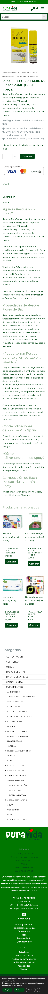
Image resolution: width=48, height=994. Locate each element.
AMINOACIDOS (13, 692)
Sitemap (24, 969)
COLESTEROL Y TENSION (17, 712)
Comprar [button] (11, 561)
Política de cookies (24, 955)
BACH (5, 184)
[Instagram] (24, 914)
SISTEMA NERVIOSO (15, 780)
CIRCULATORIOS (14, 707)
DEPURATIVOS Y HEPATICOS (18, 731)
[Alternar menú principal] (43, 8)
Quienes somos (24, 870)
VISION (10, 815)
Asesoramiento (24, 867)
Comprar (27, 156)
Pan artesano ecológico (24, 857)
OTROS (10, 667)
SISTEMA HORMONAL (16, 771)
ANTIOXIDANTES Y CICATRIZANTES (21, 697)
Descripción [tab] (8, 197)
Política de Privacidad (24, 962)
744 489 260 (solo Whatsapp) (25, 905)
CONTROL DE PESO (15, 721)
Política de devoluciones (24, 959)
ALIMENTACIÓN (14, 657)
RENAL (10, 761)
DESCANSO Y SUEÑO (18, 785)
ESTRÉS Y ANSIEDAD (17, 795)
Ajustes (30, 990)
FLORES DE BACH (14, 741)
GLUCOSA (11, 746)
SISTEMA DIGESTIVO (15, 766)
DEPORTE (11, 726)
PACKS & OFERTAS (15, 672)
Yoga (24, 864)
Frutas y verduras (24, 853)
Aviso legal (24, 952)
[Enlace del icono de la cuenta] (37, 8)
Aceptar (7, 990)
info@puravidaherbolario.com (25, 908)
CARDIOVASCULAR (15, 702)
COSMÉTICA (12, 662)
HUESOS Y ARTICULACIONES (19, 751)
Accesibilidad (24, 966)
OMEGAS (11, 756)
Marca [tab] (5, 202)
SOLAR (10, 805)
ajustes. (20, 985)
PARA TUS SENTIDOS (17, 677)
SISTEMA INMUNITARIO (16, 775)
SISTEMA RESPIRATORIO (17, 800)
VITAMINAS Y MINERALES (17, 820)
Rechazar (19, 990)
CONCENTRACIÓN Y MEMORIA (19, 716)
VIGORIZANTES (13, 810)
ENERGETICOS (15, 790)
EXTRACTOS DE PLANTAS (17, 736)
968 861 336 (25, 902)
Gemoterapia (24, 860)
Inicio (4, 73)
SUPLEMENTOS (14, 687)
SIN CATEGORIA (14, 682)
